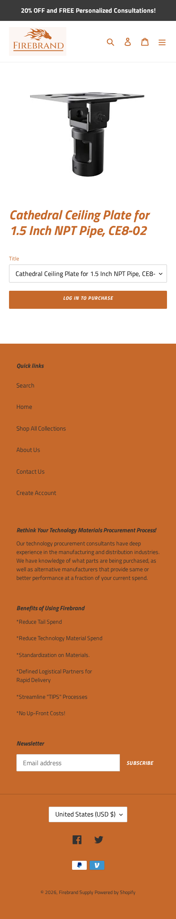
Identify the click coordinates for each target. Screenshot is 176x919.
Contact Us (30, 471)
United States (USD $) (85, 814)
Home (24, 406)
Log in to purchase (88, 298)
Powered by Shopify (115, 892)
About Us (28, 449)
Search (25, 385)
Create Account (36, 492)
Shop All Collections (41, 428)
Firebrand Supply (76, 892)
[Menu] (162, 41)
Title (14, 258)
